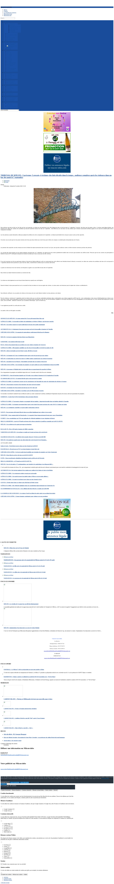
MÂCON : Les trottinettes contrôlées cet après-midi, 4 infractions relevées (20, 407)
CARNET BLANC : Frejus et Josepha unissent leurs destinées (20, 708)
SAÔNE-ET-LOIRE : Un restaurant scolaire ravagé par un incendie (19, 473)
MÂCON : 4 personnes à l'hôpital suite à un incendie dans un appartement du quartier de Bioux (26, 369)
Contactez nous (7, 878)
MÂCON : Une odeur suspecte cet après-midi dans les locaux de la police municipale (23, 324)
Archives (6, 877)
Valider (25, 874)
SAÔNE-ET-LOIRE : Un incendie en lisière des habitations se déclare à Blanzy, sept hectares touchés (27, 321)
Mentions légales (8, 880)
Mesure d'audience (16, 790)
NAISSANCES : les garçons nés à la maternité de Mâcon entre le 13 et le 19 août (29, 560)
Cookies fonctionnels (6, 790)
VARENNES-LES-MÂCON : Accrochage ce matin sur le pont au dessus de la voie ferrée (24, 432)
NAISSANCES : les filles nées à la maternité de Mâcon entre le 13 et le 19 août (24, 566)
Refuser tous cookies (17, 874)
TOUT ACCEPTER (15, 782)
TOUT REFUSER (24, 782)
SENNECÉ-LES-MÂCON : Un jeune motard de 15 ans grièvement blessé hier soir (22, 318)
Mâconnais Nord (8, 14)
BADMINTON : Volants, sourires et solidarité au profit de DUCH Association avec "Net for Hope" (30, 676)
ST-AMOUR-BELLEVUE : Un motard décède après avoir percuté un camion (21, 378)
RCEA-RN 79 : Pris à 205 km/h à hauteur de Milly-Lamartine (17, 429)
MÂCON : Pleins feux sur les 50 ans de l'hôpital (16, 548)
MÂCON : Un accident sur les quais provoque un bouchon (16, 424)
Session (55, 790)
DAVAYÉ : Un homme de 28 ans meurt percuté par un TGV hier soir (19, 387)
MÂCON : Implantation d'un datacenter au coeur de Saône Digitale (21, 627)
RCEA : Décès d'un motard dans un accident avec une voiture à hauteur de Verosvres (23, 344)
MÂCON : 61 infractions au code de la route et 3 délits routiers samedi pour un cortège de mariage (26, 358)
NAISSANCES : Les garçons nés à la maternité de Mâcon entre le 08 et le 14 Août (25, 578)
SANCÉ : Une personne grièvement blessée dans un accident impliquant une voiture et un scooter (26, 412)
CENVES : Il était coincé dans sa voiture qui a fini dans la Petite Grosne (19, 482)
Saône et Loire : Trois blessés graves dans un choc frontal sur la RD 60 (19, 446)
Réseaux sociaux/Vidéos (38, 790)
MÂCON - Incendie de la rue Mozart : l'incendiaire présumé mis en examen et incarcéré (24, 361)
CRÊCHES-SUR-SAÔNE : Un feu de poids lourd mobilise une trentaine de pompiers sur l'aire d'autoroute (29, 452)
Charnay (6, 11)
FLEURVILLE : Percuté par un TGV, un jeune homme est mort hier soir (20, 449)
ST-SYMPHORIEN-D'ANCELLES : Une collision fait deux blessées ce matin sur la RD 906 (25, 488)
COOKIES (3, 784)
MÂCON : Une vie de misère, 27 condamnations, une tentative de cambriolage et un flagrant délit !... (27, 464)
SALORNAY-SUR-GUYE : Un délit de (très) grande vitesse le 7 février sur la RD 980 (23, 437)
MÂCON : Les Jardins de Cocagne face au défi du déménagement (21, 604)
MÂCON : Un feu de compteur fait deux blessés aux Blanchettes (17, 337)
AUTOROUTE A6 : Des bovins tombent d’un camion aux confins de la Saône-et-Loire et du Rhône (27, 470)
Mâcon (5, 9)
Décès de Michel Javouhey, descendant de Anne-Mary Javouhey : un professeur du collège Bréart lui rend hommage (34, 737)
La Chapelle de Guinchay (10, 12)
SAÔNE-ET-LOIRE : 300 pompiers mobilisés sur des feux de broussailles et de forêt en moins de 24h (27, 347)
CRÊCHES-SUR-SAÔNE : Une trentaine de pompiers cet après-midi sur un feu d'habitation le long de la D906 (30, 364)
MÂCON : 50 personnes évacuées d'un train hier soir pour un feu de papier (20, 384)
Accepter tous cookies (6, 874)
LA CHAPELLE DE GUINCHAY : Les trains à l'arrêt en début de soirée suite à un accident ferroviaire (28, 493)
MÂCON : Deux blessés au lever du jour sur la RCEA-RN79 (17, 455)
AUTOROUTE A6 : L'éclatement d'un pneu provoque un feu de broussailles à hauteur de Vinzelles (27, 329)
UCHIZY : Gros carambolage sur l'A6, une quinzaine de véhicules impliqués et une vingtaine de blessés (28, 418)
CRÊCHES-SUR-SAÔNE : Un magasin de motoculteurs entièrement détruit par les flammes (25, 332)
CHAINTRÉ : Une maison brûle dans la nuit (12, 341)
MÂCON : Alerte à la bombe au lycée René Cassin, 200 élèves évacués (19, 350)
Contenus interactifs (26, 790)
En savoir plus (105, 778)
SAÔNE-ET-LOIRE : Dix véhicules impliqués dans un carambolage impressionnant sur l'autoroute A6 (28, 485)
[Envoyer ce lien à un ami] (6, 182)
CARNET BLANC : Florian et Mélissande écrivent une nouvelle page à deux (28, 699)
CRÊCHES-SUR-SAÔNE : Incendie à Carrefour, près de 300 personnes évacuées (22, 390)
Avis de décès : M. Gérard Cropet (12, 740)
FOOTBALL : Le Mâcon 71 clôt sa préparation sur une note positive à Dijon (24, 669)
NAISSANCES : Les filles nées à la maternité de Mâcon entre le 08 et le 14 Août (24, 572)
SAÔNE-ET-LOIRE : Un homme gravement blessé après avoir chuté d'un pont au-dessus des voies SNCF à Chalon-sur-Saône (34, 404)
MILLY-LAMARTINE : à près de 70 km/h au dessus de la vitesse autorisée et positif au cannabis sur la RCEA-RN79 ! (32, 421)
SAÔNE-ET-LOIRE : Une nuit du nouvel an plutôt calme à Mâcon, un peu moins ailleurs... (24, 476)
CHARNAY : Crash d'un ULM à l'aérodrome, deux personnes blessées (19, 396)
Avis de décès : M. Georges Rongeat (15, 734)
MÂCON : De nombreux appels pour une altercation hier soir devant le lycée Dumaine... (24, 440)
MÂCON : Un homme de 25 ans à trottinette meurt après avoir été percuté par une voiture (24, 355)
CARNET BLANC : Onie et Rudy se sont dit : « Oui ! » (18, 728)
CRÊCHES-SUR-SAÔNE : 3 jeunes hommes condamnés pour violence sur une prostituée (24, 496)
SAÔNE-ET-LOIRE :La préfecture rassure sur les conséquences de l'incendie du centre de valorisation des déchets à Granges (33, 381)
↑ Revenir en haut (5, 882)
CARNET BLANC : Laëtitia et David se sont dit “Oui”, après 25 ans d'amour (24, 718)
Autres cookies (48, 790)
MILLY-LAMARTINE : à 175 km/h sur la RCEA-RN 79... (16, 461)
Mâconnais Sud (7, 15)
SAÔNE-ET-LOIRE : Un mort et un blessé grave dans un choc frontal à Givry (21, 479)
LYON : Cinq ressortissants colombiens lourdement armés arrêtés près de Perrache (22, 458)
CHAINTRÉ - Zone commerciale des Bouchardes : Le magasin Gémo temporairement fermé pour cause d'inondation (31, 415)
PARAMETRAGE (5, 782)
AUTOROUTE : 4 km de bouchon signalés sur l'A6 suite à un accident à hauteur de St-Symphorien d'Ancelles (30, 375)
